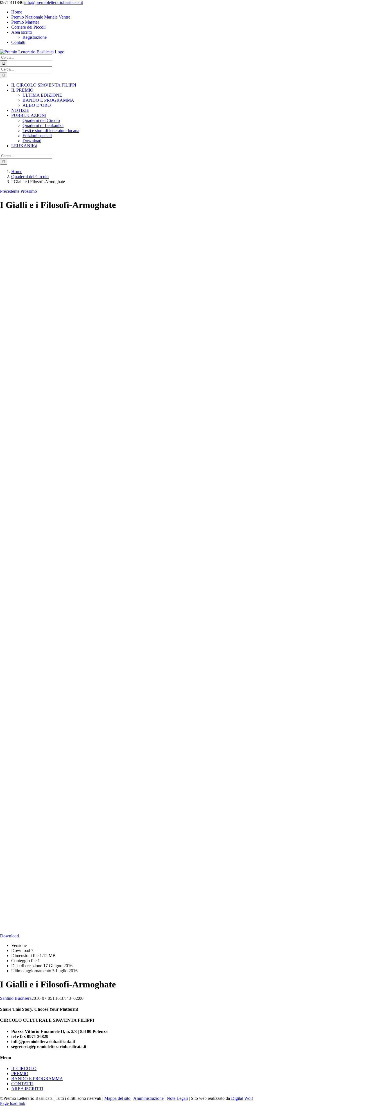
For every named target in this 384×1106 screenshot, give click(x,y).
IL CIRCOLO (24, 1068)
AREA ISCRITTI (27, 1088)
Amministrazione (148, 1098)
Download (9, 935)
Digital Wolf (242, 1098)
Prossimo (29, 191)
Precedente (9, 191)
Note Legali (177, 1098)
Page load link (12, 1103)
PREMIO (19, 1073)
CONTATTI (22, 1083)
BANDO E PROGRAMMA (37, 1078)
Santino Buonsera (15, 998)
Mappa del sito (117, 1098)
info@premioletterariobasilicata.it (53, 2)
